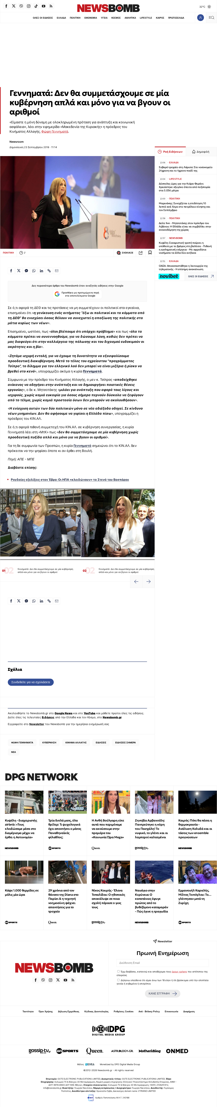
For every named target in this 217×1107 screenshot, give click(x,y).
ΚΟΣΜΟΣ (116, 18)
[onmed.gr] (177, 1051)
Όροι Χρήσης (46, 1011)
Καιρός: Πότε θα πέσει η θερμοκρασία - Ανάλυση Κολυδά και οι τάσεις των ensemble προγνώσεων (195, 828)
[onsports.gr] (67, 1051)
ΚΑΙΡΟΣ (160, 18)
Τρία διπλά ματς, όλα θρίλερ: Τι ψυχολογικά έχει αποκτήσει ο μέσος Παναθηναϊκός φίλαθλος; (64, 828)
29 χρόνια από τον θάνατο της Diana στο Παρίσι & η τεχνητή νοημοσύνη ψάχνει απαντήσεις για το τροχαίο (63, 900)
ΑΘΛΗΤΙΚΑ (130, 18)
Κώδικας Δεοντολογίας (96, 1011)
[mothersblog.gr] (150, 1051)
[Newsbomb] (54, 968)
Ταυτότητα (28, 1011)
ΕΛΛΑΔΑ (61, 18)
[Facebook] (6, 6)
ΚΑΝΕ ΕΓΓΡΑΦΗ (159, 993)
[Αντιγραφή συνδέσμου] (140, 253)
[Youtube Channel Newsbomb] (43, 6)
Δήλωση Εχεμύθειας (68, 1011)
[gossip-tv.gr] (40, 1051)
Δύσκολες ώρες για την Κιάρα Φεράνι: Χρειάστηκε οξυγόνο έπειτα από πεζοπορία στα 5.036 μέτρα (184, 187)
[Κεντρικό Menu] (211, 17)
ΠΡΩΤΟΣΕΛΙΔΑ (176, 18)
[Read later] (150, 253)
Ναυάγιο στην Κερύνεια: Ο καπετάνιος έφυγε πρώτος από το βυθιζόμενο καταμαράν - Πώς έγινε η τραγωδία (151, 900)
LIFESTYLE (146, 18)
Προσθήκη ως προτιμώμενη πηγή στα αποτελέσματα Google (80, 294)
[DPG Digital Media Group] (108, 1031)
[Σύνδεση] (200, 17)
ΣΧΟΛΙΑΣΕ (127, 252)
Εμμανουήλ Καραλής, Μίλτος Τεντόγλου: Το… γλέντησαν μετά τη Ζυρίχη (194, 896)
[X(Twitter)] (13, 6)
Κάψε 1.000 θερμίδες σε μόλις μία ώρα (21, 892)
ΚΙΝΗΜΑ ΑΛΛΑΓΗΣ (76, 742)
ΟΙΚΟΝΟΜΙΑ (90, 18)
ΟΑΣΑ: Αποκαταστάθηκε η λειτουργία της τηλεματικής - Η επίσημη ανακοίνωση (183, 267)
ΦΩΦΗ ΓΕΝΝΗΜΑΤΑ (22, 742)
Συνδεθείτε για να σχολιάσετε (30, 682)
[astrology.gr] (122, 1051)
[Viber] (21, 6)
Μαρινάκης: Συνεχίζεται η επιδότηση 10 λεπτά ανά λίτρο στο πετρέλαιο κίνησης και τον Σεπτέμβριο (184, 207)
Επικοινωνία (171, 1011)
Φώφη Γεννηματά (54, 131)
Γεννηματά (82, 446)
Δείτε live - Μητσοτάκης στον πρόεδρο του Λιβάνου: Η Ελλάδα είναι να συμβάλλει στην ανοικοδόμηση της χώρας (185, 226)
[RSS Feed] (51, 6)
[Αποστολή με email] (56, 270)
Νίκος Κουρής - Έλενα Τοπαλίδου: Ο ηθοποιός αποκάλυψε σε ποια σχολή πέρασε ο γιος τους (108, 898)
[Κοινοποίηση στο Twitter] (18, 270)
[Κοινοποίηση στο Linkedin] (41, 270)
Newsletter (36, 724)
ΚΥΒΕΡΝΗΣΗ (49, 742)
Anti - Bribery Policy (149, 1011)
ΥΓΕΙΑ (104, 18)
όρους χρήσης (179, 971)
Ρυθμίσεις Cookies (123, 1011)
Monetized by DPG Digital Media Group (120, 1064)
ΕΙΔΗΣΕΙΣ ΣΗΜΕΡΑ (125, 742)
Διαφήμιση (189, 1011)
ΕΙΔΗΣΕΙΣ (101, 742)
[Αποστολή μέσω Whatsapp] (34, 270)
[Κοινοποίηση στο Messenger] (26, 270)
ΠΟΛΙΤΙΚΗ (75, 18)
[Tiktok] (36, 6)
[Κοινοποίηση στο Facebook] (11, 270)
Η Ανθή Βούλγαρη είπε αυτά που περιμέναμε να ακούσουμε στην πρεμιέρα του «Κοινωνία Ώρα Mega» (108, 828)
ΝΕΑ (13, 752)
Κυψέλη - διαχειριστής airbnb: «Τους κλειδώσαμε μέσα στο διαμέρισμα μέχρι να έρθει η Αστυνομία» (21, 828)
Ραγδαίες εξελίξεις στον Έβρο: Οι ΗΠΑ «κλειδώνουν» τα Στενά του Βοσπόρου (70, 479)
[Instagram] (28, 6)
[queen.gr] (95, 1051)
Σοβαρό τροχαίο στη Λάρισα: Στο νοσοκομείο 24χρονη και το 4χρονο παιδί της (185, 169)
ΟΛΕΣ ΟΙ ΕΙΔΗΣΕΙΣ (43, 18)
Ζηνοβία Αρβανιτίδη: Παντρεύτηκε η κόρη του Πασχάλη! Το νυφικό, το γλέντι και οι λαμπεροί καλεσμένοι (151, 828)
